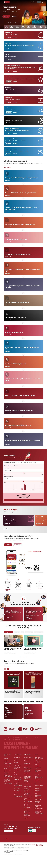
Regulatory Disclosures (28, 757)
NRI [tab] (23, 632)
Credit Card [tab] (17, 632)
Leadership (6, 758)
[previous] (5, 23)
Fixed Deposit (16, 776)
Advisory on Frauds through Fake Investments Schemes (28, 783)
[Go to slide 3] (10, 22)
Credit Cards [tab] (23, 27)
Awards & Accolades (7, 766)
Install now (18, 589)
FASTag (15, 774)
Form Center (37, 762)
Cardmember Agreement (26, 781)
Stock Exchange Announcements (27, 771)
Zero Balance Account (18, 796)
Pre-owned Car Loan (18, 788)
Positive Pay (26, 803)
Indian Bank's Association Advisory (28, 768)
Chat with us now (7, 590)
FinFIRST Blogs (37, 791)
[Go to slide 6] (15, 22)
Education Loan (17, 783)
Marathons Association (39, 772)
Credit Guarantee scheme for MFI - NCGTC (27, 773)
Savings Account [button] (7, 462)
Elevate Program (38, 809)
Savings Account (17, 757)
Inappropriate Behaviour (26, 817)
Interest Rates (37, 790)
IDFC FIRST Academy (8, 783)
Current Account (17, 772)
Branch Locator (37, 786)
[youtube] (13, 826)
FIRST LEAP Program (38, 808)
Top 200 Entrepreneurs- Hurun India (39, 777)
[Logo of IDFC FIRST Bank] (7, 2)
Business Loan (16, 764)
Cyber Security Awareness (37, 802)
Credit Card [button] (20, 462)
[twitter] (7, 826)
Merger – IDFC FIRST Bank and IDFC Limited (39, 758)
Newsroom (6, 768)
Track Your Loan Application (27, 794)
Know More (8, 81)
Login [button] (40, 2)
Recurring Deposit (17, 777)
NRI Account (16, 790)
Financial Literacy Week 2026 (27, 789)
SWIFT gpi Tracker (27, 786)
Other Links (6, 838)
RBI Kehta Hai (37, 766)
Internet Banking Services (38, 796)
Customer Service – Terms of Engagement (8, 776)
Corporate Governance (8, 763)
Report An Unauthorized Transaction (6, 772)
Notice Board (26, 759)
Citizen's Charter (7, 784)
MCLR (36, 764)
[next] (21, 23)
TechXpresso (37, 774)
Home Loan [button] (26, 462)
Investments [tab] (34, 27)
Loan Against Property (18, 779)
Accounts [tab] (11, 27)
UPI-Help (36, 803)
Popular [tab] (6, 27)
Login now (29, 589)
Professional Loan (17, 765)
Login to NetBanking (28, 801)
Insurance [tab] (40, 27)
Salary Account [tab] (29, 632)
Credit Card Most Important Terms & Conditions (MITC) (27, 777)
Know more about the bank (10, 17)
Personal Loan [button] (14, 462)
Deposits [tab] (17, 27)
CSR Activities (27, 763)
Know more (15, 37)
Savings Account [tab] (8, 632)
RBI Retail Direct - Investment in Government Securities (39, 812)
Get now (39, 588)
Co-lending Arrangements (27, 815)
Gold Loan (16, 794)
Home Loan (16, 762)
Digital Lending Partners (27, 812)
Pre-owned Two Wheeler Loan (17, 782)
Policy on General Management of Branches (7, 780)
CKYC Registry (27, 807)
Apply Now (8, 37)
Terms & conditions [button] (41, 845)
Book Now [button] (8, 91)
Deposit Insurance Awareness (27, 791)
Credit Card (16, 760)
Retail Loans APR (38, 788)
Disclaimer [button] (33, 844)
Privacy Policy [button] (37, 845)
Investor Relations (7, 761)
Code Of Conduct (7, 765)
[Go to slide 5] (13, 22)
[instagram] (16, 826)
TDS (35, 783)
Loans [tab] (28, 27)
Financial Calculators (38, 797)
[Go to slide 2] (8, 22)
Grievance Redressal (7, 770)
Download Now (8, 831)
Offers (36, 793)
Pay (34, 2)
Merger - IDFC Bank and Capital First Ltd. (38, 761)
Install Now (8, 544)
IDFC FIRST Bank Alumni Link (27, 810)
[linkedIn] (10, 826)
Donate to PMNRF (38, 799)
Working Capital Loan (18, 785)
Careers (5, 760)
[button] (32, 2)
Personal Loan (16, 759)
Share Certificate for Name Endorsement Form (38, 780)
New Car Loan (16, 787)
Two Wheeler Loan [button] (32, 462)
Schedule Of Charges (39, 785)
